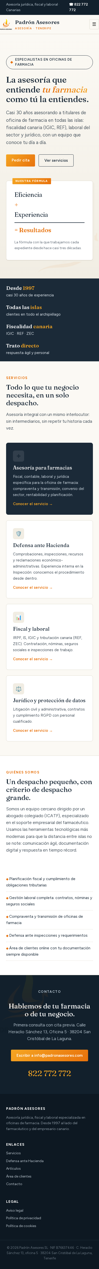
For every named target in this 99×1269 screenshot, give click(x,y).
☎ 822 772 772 (78, 7)
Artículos (13, 1168)
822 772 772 (49, 1073)
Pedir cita (20, 160)
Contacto (14, 1184)
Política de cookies (21, 1226)
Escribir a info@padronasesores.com (49, 1055)
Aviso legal (14, 1210)
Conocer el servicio (30, 504)
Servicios (13, 1153)
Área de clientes (18, 1176)
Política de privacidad (23, 1218)
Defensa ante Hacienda (25, 1161)
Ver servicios (56, 160)
